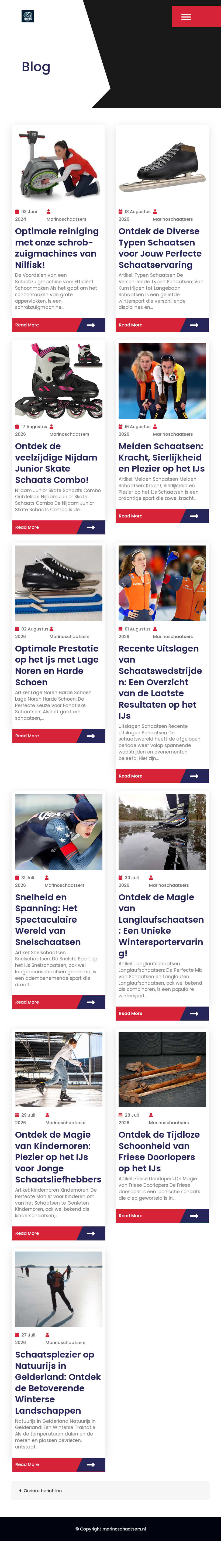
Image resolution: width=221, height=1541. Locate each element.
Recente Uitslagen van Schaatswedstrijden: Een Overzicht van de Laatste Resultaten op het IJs (160, 682)
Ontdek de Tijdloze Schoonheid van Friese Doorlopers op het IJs (159, 1151)
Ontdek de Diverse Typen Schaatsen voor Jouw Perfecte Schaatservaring (160, 248)
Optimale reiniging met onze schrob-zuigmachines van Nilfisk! (57, 248)
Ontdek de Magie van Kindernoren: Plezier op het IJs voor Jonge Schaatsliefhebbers (58, 1157)
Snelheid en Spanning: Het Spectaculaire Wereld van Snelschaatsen (48, 919)
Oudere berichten (43, 1491)
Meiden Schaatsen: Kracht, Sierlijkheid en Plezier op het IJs (162, 457)
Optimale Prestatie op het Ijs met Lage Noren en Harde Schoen (57, 665)
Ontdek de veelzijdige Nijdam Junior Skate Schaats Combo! (56, 463)
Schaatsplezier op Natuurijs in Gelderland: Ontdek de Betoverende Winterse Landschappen (58, 1382)
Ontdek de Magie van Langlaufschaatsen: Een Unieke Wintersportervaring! (161, 925)
